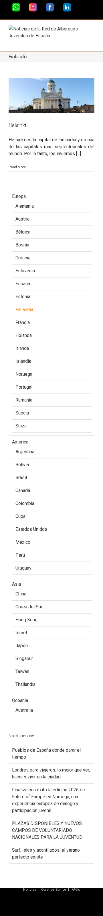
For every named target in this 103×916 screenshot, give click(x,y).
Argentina (24, 451)
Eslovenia (25, 270)
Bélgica (22, 232)
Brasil (21, 477)
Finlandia (24, 309)
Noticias (29, 890)
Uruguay (23, 568)
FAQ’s (76, 890)
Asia (16, 584)
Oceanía (20, 700)
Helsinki (17, 125)
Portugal (23, 387)
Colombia (24, 503)
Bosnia (22, 245)
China (20, 594)
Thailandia (25, 684)
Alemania (24, 206)
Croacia (22, 258)
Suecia (22, 413)
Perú (20, 555)
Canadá (22, 490)
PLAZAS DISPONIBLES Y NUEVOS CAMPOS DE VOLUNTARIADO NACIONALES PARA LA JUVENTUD (47, 830)
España (22, 283)
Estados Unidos (31, 529)
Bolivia (22, 464)
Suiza (21, 426)
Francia (22, 322)
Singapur (24, 658)
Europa (19, 196)
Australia (24, 710)
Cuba (20, 516)
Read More (17, 167)
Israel (21, 632)
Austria (22, 219)
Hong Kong (26, 619)
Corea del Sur (28, 607)
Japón (21, 645)
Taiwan (22, 671)
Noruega (23, 374)
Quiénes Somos (54, 890)
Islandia (23, 361)
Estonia (22, 296)
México (22, 542)
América (20, 442)
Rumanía (23, 400)
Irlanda (22, 348)
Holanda (23, 335)
